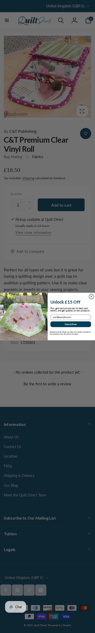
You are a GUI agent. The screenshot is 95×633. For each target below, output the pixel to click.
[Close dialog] (91, 296)
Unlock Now (70, 324)
